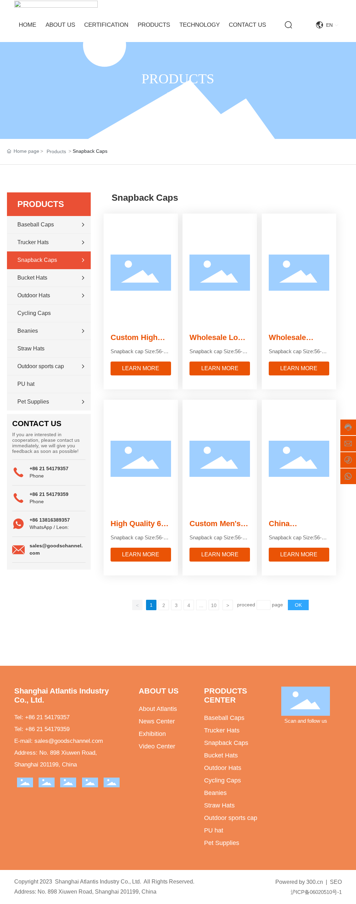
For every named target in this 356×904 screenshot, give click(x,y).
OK (298, 605)
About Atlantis (158, 708)
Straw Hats (219, 805)
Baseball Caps (224, 717)
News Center (157, 721)
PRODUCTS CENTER (225, 695)
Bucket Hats (221, 755)
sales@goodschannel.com (68, 741)
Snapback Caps (226, 742)
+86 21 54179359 (49, 494)
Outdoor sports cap (230, 817)
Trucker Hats (222, 730)
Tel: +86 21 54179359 (42, 729)
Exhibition (152, 733)
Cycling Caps (222, 780)
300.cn (314, 882)
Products (56, 151)
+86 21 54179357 (49, 468)
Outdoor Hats (222, 767)
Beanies (215, 792)
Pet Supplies (221, 842)
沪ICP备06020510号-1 (316, 892)
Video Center (157, 746)
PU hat (213, 830)
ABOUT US (159, 691)
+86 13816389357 (50, 520)
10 (214, 605)
